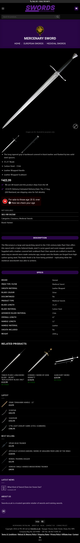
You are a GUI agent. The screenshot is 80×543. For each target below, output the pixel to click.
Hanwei (10, 222)
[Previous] (5, 90)
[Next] (74, 90)
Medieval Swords (56, 43)
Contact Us (50, 525)
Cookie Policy (61, 525)
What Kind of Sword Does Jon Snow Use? (24, 487)
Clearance (14, 218)
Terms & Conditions (9, 534)
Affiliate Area (67, 534)
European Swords (33, 43)
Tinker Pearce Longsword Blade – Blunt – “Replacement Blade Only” (12, 377)
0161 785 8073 (44, 1)
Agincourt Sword (61, 375)
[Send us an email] (4, 511)
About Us (35, 525)
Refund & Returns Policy (27, 534)
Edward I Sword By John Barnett (38, 376)
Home (17, 43)
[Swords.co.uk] (40, 8)
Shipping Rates (43, 534)
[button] (2, 8)
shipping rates (26, 192)
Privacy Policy (55, 534)
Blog (42, 525)
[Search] (57, 17)
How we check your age (23, 202)
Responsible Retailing (21, 525)
